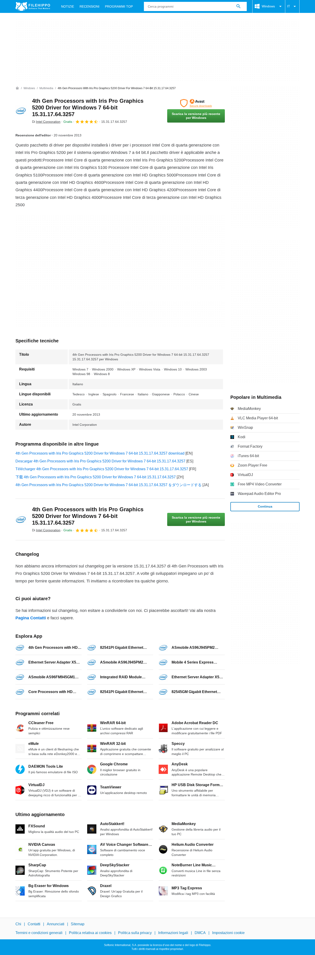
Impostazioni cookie (228, 933)
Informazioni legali (173, 933)
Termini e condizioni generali (38, 933)
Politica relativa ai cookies (90, 933)
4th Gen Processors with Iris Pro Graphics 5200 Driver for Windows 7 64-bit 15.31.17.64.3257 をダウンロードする (108, 485)
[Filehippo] (32, 6)
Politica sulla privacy (135, 933)
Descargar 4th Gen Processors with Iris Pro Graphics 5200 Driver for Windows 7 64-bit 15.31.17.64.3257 (100, 461)
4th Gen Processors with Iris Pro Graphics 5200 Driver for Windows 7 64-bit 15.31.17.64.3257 (87, 107)
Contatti (34, 924)
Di (46, 121)
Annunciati (55, 924)
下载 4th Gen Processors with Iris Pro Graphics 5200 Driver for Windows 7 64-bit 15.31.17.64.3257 (95, 477)
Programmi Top (119, 6)
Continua (265, 506)
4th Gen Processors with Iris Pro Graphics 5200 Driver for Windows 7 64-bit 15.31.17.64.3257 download (99, 453)
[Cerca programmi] (238, 6)
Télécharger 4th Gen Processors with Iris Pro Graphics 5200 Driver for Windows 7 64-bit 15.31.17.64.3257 (101, 469)
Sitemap (77, 924)
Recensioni (89, 6)
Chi (18, 924)
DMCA (200, 933)
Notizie (67, 6)
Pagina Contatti (30, 618)
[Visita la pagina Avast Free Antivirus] (196, 103)
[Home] (17, 88)
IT (288, 6)
